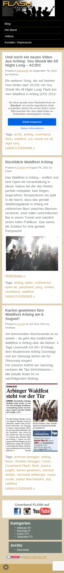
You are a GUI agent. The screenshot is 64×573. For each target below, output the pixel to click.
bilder (29, 282)
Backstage (22, 530)
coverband (42, 134)
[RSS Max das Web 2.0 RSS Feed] (33, 557)
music (51, 474)
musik (9, 479)
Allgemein (23, 70)
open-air (11, 287)
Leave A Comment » (20, 147)
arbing (28, 134)
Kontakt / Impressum (18, 42)
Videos (9, 36)
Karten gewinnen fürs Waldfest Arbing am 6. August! (24, 314)
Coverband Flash (17, 465)
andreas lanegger (26, 457)
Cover (46, 461)
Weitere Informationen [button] (32, 128)
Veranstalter (22, 536)
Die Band (11, 30)
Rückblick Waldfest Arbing (29, 162)
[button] (6, 567)
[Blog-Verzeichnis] (13, 557)
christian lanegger (27, 461)
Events (21, 167)
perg (39, 287)
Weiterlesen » (15, 276)
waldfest (20, 139)
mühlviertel (43, 282)
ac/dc (18, 134)
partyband (26, 287)
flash (8, 139)
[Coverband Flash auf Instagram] (27, 511)
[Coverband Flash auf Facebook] (17, 511)
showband (12, 291)
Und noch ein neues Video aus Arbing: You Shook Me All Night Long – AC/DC (31, 61)
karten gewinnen (29, 470)
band (8, 461)
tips (48, 479)
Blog (8, 23)
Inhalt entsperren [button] (32, 122)
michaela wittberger (31, 474)
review (48, 287)
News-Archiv (23, 549)
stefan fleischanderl (30, 479)
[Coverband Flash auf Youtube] (41, 511)
